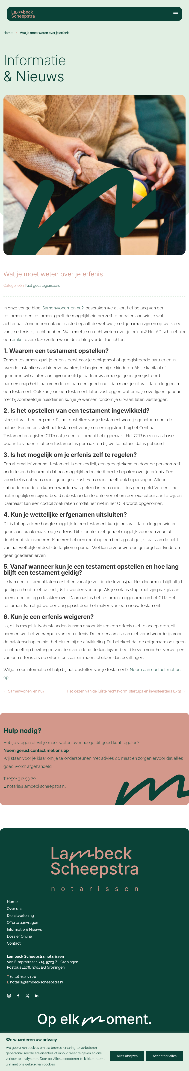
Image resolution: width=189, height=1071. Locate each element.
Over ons (14, 909)
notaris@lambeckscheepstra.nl (36, 786)
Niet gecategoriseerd (42, 285)
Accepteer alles (165, 1056)
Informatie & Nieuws (24, 930)
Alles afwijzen (127, 1056)
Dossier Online (19, 937)
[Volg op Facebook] (18, 995)
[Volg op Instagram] (9, 995)
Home (12, 902)
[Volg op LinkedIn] (36, 995)
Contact (14, 944)
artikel (18, 339)
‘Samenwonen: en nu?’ (63, 307)
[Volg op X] (27, 995)
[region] (94, 1052)
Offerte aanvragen (22, 923)
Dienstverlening (20, 916)
